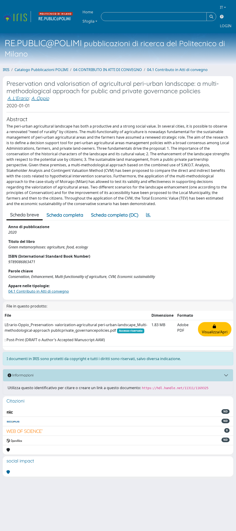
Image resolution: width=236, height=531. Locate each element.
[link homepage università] (56, 16)
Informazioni (22, 375)
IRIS (6, 69)
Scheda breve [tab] (24, 215)
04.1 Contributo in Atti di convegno (177, 69)
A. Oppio (40, 98)
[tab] (148, 215)
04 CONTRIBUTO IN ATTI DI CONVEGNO (107, 69)
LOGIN (225, 25)
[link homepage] (17, 16)
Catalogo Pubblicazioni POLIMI (41, 69)
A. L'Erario (18, 98)
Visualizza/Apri (214, 329)
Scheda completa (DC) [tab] (114, 215)
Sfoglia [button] (88, 21)
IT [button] (221, 7)
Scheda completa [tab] (65, 215)
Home (88, 12)
